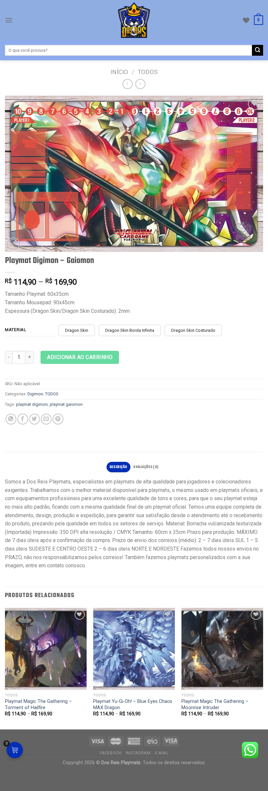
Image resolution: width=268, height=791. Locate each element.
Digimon (35, 393)
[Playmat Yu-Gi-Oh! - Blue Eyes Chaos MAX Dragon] (134, 649)
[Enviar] (257, 50)
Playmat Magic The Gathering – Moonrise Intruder (214, 704)
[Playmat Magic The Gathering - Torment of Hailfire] (46, 649)
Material (15, 330)
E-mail (162, 753)
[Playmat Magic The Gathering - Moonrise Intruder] (222, 649)
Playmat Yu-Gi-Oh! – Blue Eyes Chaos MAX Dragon (132, 704)
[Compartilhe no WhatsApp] (11, 419)
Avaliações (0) (145, 467)
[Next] (263, 668)
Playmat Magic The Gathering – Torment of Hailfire (38, 704)
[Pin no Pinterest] (58, 419)
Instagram (138, 753)
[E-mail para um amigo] (46, 419)
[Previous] (5, 668)
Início (119, 71)
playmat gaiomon (66, 404)
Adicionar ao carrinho (79, 357)
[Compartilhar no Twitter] (34, 419)
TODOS (148, 71)
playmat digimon (32, 404)
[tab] (118, 467)
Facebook (111, 753)
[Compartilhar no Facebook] (22, 419)
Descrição (118, 467)
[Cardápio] (9, 20)
